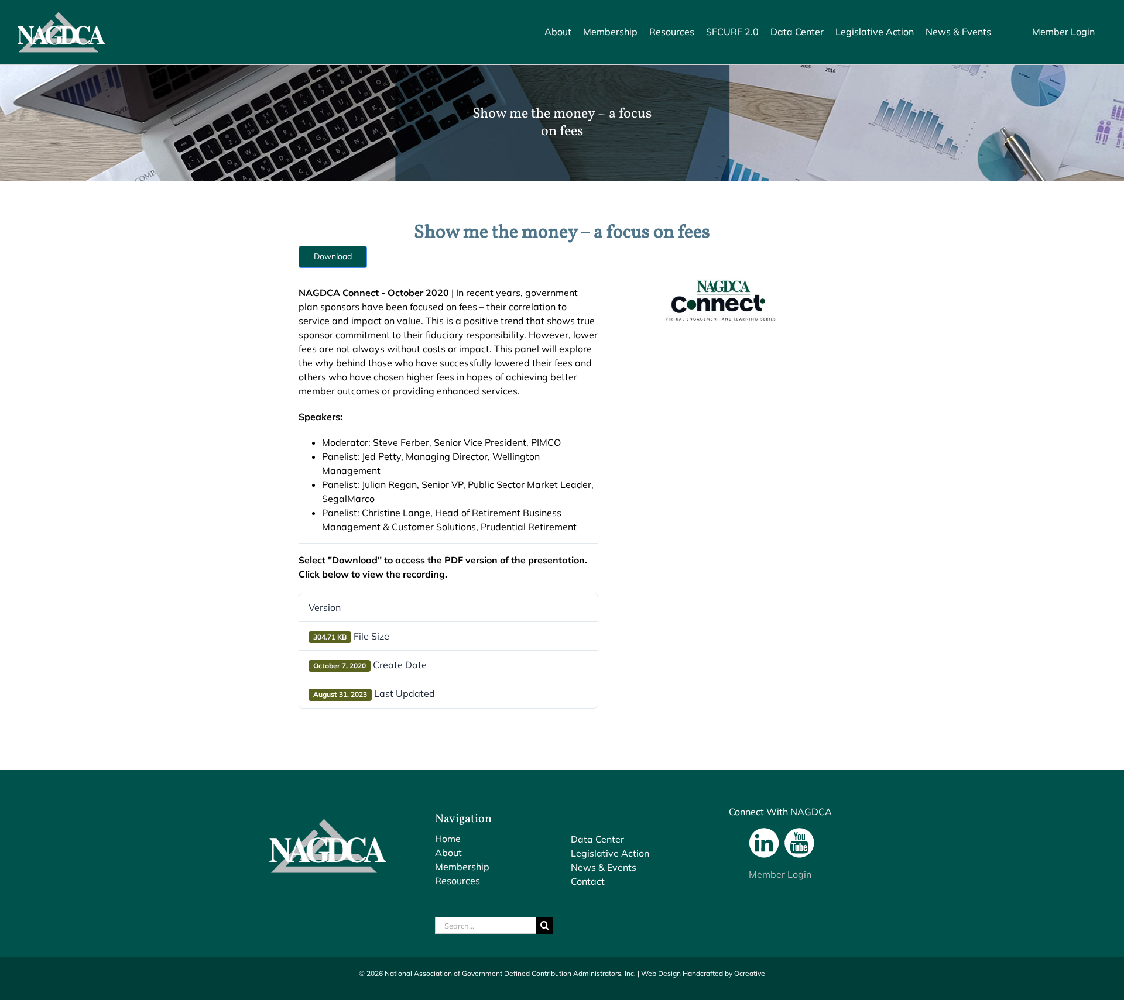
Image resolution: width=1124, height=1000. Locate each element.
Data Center (597, 839)
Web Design (661, 973)
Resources (457, 880)
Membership (462, 866)
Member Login (780, 874)
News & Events (603, 867)
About (448, 852)
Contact (588, 881)
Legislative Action (610, 853)
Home (448, 838)
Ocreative (749, 973)
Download (333, 256)
